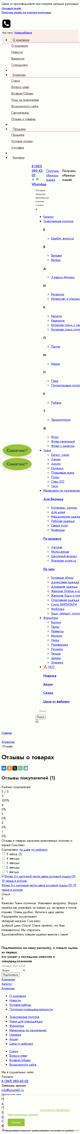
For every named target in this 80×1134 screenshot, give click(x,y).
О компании (19, 45)
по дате (25, 849)
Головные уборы (62, 577)
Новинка (15, 1034)
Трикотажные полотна (24, 1017)
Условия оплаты (22, 141)
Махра (55, 364)
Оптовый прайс (26, 10)
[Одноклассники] (9, 768)
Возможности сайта (24, 106)
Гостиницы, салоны (64, 507)
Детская (56, 547)
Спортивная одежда (65, 600)
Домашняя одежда (64, 586)
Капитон (56, 316)
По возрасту (52, 538)
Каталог (7, 984)
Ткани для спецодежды (26, 1021)
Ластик (55, 346)
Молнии (56, 635)
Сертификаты (20, 112)
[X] (14, 768)
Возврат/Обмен (22, 93)
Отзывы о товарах (23, 119)
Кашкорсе (58, 320)
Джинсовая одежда (65, 582)
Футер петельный (63, 441)
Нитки (55, 640)
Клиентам (8, 988)
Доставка (17, 147)
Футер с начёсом (62, 446)
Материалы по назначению (28, 1030)
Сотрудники (19, 65)
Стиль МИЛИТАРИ (64, 604)
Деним (56, 459)
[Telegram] (25, 768)
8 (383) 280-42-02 (37, 170)
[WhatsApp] (20, 768)
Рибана (56, 402)
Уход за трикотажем (25, 100)
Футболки (57, 609)
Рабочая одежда (63, 521)
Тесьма (56, 653)
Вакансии (17, 58)
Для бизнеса (53, 499)
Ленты (55, 627)
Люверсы (57, 631)
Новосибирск (23, 33)
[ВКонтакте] (4, 768)
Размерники (59, 644)
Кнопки (56, 622)
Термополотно (61, 419)
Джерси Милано (63, 277)
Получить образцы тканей (52, 175)
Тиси (54, 486)
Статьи (15, 80)
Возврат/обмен (19, 1060)
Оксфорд (57, 468)
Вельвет (56, 255)
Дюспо (56, 464)
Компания (8, 979)
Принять (16, 1122)
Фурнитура (16, 1026)
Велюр (56, 260)
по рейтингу (39, 849)
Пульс (55, 477)
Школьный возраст (64, 556)
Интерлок (57, 294)
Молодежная (60, 551)
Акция (13, 1039)
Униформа (58, 530)
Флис (55, 437)
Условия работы (20, 1005)
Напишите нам (11, 1094)
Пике (54, 381)
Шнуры (56, 658)
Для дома (58, 512)
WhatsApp (39, 184)
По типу (49, 569)
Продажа (17, 135)
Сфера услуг (59, 525)
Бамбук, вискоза (62, 238)
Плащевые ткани (62, 472)
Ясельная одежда (63, 560)
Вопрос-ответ (20, 87)
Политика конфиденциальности (31, 1009)
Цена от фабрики (21, 1043)
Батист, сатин (60, 455)
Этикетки (57, 662)
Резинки (57, 649)
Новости (17, 52)
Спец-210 (57, 481)
